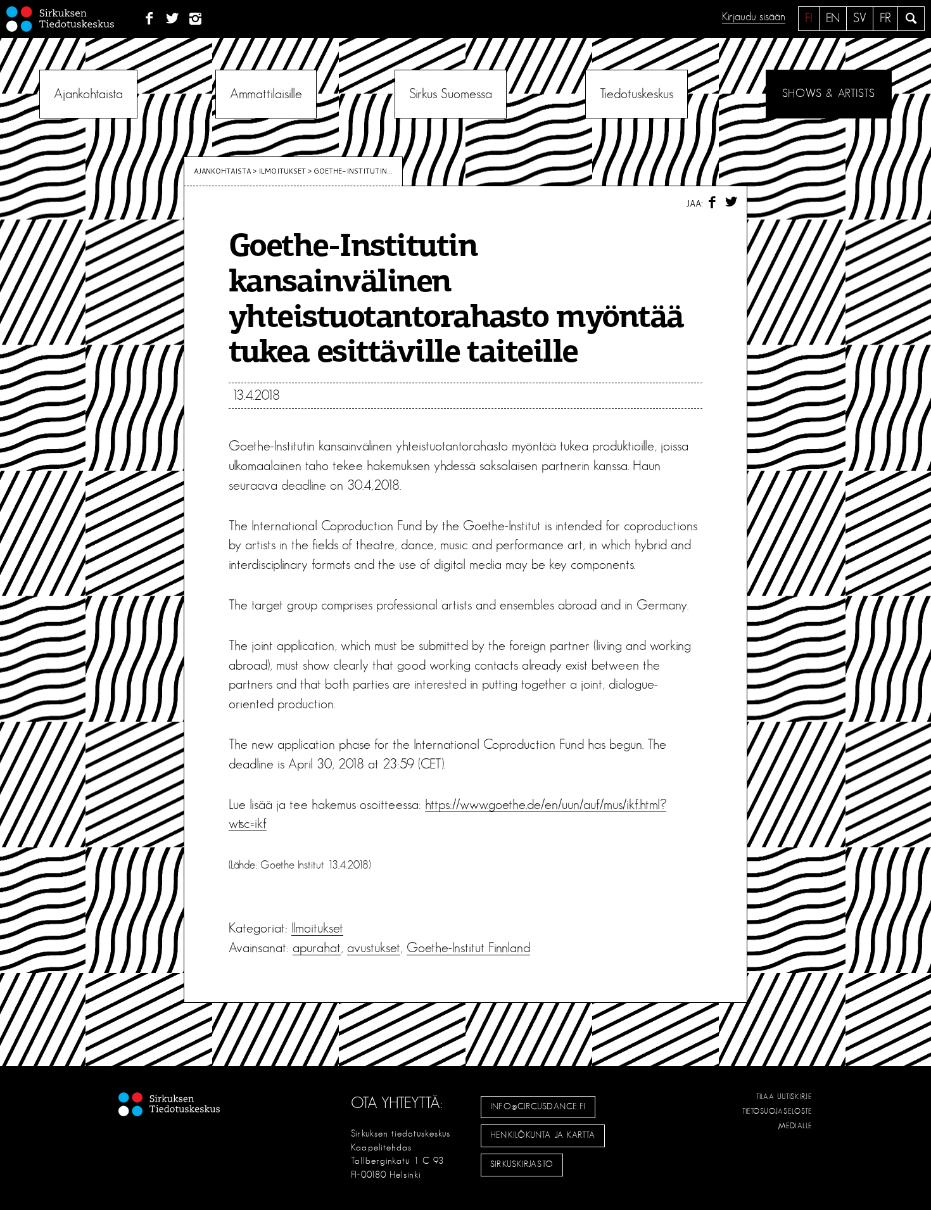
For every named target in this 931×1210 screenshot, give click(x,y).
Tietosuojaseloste (777, 1111)
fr (885, 18)
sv (859, 18)
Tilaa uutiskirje (784, 1096)
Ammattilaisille (266, 94)
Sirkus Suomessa (450, 94)
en (833, 18)
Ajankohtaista (88, 94)
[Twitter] (172, 19)
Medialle (795, 1126)
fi (809, 18)
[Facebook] (149, 19)
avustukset (373, 948)
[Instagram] (196, 19)
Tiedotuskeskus (636, 94)
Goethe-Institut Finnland (468, 948)
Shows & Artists (828, 93)
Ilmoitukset (282, 171)
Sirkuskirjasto (522, 1164)
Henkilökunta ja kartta (542, 1135)
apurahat (317, 948)
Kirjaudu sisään (753, 17)
